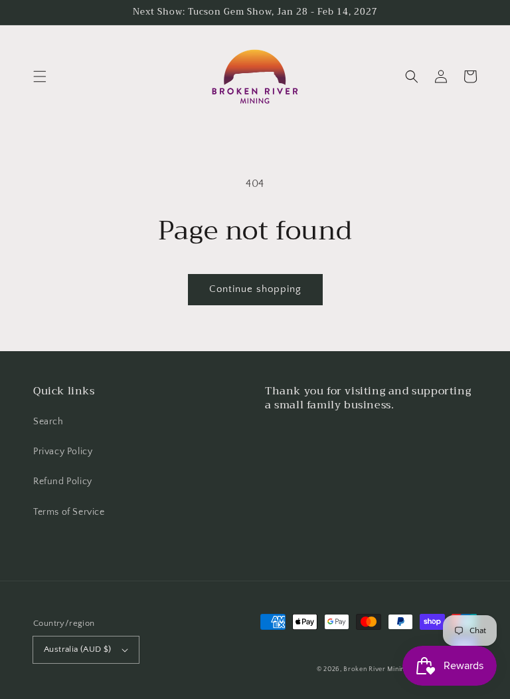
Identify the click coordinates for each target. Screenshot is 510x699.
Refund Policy (62, 481)
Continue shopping (255, 289)
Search (48, 421)
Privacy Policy (62, 451)
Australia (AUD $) (78, 649)
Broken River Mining (375, 669)
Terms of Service (69, 512)
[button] (39, 76)
